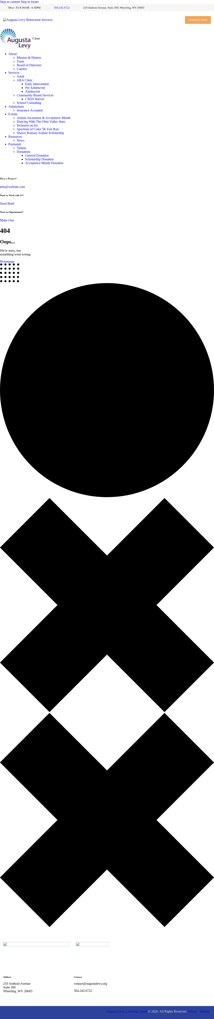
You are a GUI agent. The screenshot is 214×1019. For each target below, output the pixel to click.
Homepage (7, 261)
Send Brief (7, 203)
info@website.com (12, 187)
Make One (7, 220)
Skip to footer (30, 2)
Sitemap (204, 1011)
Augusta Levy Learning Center (126, 1011)
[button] (176, 20)
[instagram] (7, 170)
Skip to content (10, 2)
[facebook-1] (2, 170)
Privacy (193, 1011)
